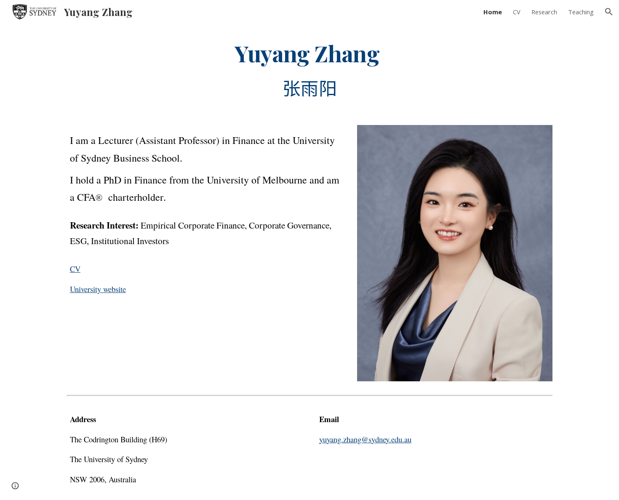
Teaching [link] (581, 12)
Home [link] (492, 12)
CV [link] (516, 12)
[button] (609, 12)
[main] (309, 69)
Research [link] (544, 12)
